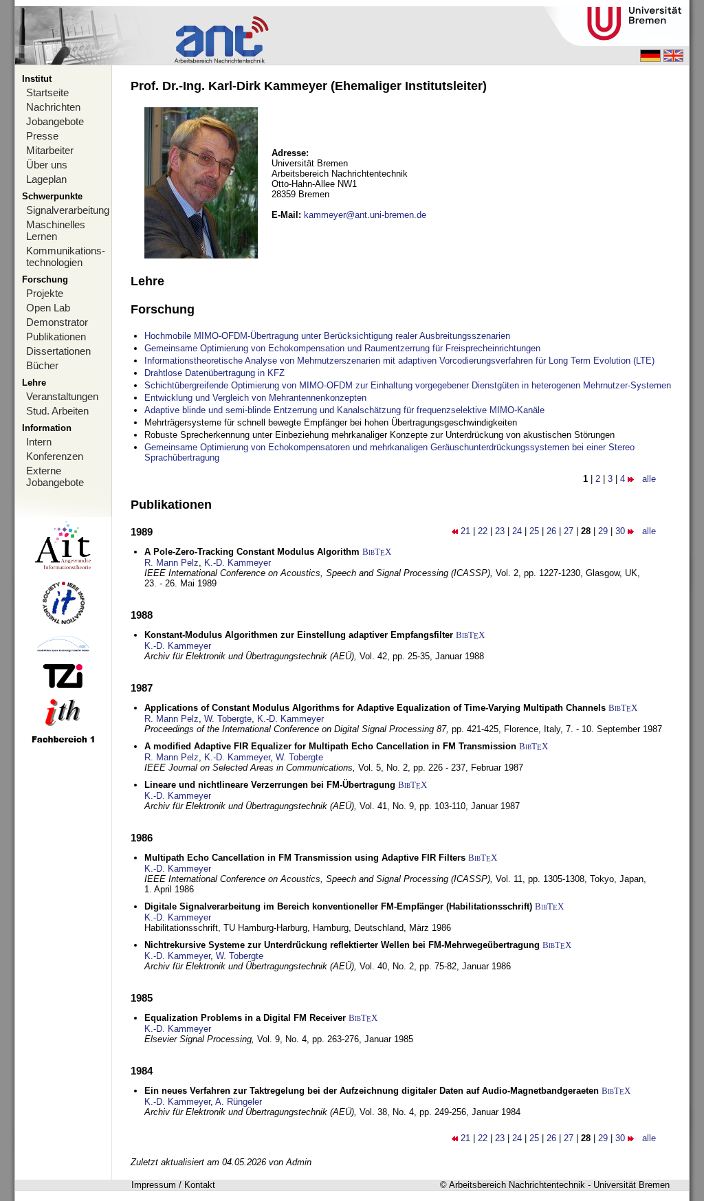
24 (517, 531)
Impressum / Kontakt (173, 1185)
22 (482, 531)
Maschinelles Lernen (55, 230)
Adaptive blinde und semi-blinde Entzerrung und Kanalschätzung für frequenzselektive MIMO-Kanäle (344, 410)
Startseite (47, 92)
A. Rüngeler (238, 1102)
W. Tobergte (228, 719)
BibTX (376, 552)
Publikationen (56, 336)
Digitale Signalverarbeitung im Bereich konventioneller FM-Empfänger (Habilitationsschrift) (338, 906)
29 (603, 531)
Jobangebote (55, 121)
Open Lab (48, 307)
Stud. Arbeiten (57, 411)
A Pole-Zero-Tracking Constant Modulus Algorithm (252, 552)
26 (551, 531)
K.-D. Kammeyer (237, 563)
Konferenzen (54, 456)
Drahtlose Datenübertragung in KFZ (214, 373)
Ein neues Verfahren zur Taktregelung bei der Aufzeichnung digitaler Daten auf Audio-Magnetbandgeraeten (371, 1091)
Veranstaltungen (62, 396)
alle (649, 479)
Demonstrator (57, 322)
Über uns (46, 164)
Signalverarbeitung (67, 210)
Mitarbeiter (50, 150)
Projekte (44, 293)
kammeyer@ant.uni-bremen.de (365, 215)
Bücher (42, 365)
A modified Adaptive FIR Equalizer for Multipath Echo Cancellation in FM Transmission (330, 746)
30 (620, 531)
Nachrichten (53, 107)
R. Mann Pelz (171, 563)
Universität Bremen (631, 1185)
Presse (42, 136)
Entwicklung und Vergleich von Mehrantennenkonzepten (255, 398)
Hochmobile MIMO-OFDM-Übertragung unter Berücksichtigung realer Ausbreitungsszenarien (327, 336)
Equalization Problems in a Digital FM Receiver (245, 1018)
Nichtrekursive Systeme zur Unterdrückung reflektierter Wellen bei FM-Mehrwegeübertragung (342, 945)
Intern (39, 442)
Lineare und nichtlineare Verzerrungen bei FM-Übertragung (269, 785)
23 (500, 531)
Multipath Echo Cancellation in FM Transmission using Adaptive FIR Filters (304, 857)
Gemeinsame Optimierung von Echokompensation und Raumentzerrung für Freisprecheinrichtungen (342, 348)
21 (465, 531)
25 (534, 531)
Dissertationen (58, 351)
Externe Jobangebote (55, 476)
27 (568, 531)
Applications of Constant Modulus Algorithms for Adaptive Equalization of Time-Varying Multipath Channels (375, 708)
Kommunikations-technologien (65, 256)
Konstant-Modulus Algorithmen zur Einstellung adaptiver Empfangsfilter (298, 635)
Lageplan (46, 179)
